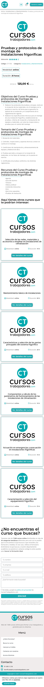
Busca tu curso (8, 643)
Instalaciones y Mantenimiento (16, 11)
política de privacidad (24, 590)
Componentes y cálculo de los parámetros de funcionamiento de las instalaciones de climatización (22, 396)
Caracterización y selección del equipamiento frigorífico (22, 500)
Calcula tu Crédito (9, 647)
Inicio (3, 11)
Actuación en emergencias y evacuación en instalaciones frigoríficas (22, 448)
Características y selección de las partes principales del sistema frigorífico (22, 343)
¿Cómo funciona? (9, 639)
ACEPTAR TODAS (9, 683)
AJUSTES (17, 680)
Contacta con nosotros (10, 651)
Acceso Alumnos (8, 655)
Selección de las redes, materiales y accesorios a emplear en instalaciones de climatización (22, 241)
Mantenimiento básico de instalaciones (22, 293)
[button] (21, 4)
